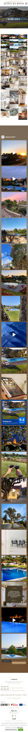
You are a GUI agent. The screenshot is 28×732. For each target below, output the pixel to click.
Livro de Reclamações (14, 698)
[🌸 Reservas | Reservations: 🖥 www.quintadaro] (14, 256)
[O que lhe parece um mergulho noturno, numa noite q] (14, 620)
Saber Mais (20, 727)
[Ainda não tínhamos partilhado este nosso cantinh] (14, 542)
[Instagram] (15, 716)
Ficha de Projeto (14, 707)
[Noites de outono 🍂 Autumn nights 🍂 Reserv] (14, 438)
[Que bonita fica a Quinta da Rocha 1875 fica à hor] (14, 516)
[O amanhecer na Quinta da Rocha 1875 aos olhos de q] (14, 204)
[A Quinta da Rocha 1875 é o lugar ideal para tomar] (14, 464)
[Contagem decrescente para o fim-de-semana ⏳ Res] (14, 178)
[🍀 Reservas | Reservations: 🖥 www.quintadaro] (14, 152)
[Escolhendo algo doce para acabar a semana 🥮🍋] (14, 386)
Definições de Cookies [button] (11, 729)
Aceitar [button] (20, 729)
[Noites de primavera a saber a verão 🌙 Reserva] (14, 334)
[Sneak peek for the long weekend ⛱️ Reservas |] (14, 308)
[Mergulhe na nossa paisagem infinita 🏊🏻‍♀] (14, 360)
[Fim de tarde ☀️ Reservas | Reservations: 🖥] (14, 230)
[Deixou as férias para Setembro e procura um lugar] (14, 568)
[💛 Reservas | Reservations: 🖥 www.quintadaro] (14, 282)
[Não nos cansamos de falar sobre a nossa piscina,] (14, 646)
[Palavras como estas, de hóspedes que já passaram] (14, 594)
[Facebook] (12, 716)
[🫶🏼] (14, 412)
